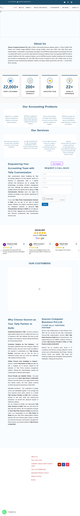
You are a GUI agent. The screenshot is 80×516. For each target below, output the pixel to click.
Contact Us (75, 7)
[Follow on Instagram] (71, 2)
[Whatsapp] (4, 512)
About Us (21, 7)
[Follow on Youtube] (64, 2)
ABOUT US (34, 456)
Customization (54, 7)
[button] (79, 250)
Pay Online (65, 7)
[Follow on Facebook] (68, 2)
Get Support (57, 164)
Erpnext (28, 7)
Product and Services (40, 7)
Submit (45, 204)
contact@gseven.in (25, 1)
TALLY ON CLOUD (36, 460)
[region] (40, 24)
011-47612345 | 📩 (13, 1)
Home (15, 7)
